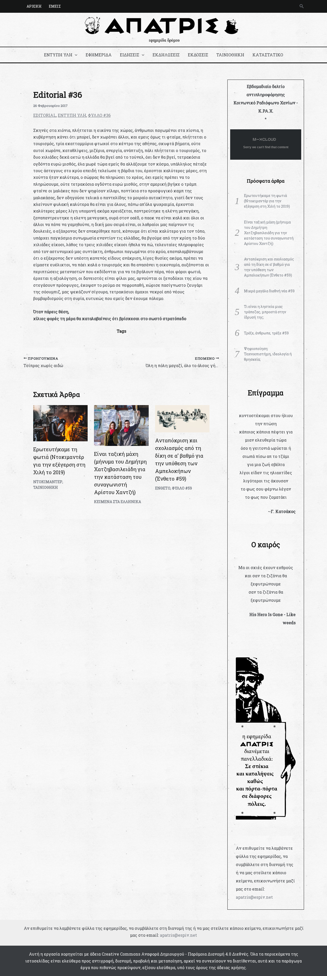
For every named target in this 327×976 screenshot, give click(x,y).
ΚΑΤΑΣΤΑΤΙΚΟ (267, 54)
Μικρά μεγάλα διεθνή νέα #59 (269, 291)
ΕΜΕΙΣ (55, 6)
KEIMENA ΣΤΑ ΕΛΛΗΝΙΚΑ (117, 501)
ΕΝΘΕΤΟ (162, 488)
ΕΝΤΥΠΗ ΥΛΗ (58, 54)
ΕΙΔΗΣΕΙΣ (129, 54)
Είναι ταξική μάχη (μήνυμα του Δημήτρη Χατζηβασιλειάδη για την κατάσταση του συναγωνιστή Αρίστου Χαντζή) (269, 233)
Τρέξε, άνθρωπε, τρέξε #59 (266, 333)
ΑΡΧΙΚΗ (34, 6)
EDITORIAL (44, 115)
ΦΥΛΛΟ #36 (99, 115)
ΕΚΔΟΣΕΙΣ (198, 54)
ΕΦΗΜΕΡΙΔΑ (99, 54)
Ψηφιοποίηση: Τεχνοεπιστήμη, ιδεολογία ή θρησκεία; (268, 354)
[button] (301, 6)
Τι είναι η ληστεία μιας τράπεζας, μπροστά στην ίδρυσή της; (265, 312)
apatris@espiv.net (254, 897)
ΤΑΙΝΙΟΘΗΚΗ (230, 54)
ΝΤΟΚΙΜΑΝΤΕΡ (47, 481)
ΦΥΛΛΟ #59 (182, 488)
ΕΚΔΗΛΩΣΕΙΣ (166, 54)
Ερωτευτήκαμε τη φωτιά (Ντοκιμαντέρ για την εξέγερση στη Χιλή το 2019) (267, 201)
